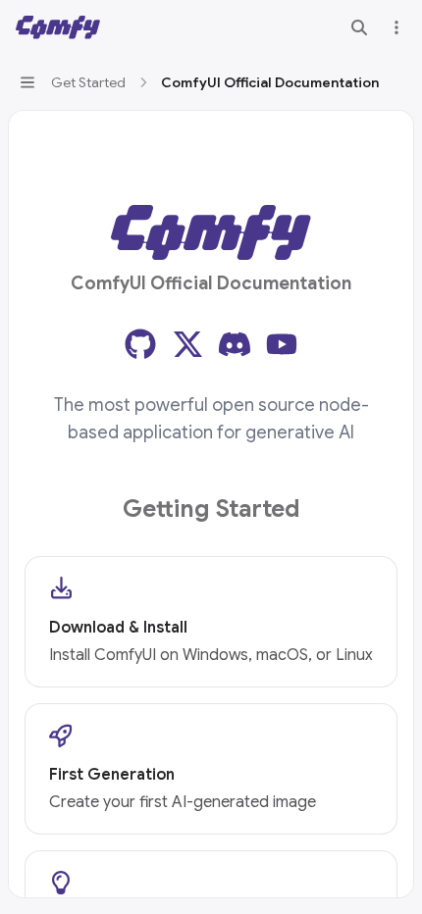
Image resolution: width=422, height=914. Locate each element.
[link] (211, 621)
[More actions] (396, 27)
